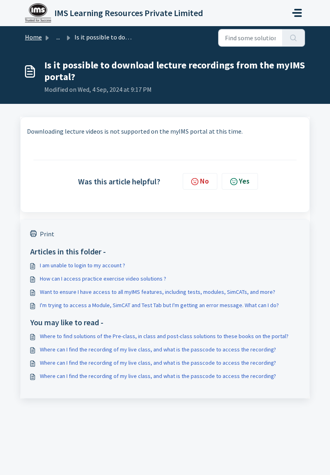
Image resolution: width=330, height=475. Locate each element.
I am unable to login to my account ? (82, 265)
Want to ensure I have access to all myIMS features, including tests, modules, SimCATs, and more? (157, 291)
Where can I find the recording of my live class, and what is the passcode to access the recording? (158, 349)
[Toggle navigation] (297, 13)
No (204, 181)
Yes (244, 181)
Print (47, 234)
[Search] (293, 38)
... (58, 37)
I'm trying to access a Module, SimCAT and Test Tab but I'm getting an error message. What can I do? (159, 305)
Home (33, 37)
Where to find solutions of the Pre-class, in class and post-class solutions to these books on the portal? (164, 336)
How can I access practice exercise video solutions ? (103, 278)
